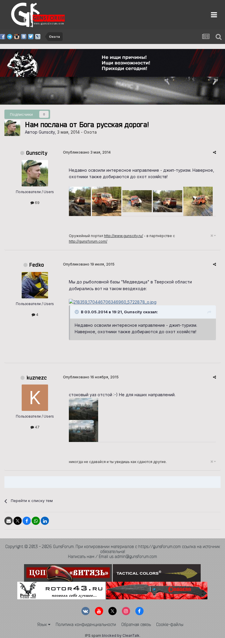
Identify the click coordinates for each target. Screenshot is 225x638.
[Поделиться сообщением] (214, 152)
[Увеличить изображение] (112, 301)
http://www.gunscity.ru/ (123, 236)
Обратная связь (136, 624)
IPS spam (93, 635)
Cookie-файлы (169, 624)
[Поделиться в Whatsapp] (36, 521)
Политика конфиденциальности (86, 624)
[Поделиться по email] (8, 521)
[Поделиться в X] (17, 521)
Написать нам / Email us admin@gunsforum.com (112, 556)
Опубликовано (87, 152)
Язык (42, 624)
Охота (90, 132)
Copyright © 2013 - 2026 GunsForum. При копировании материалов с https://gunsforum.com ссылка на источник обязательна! (112, 549)
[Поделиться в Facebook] (27, 521)
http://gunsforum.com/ (88, 241)
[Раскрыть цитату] (77, 311)
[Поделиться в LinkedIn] (45, 521)
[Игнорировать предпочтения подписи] (213, 235)
